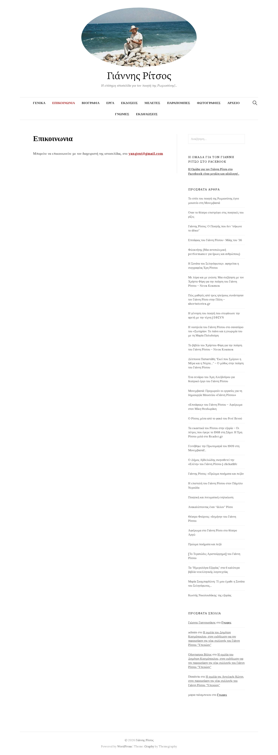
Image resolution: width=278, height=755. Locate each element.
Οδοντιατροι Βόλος (200, 654)
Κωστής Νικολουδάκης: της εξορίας (209, 595)
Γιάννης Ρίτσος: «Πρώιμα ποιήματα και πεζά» (216, 473)
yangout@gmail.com (145, 153)
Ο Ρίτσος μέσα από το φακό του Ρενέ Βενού (215, 418)
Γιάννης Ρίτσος (139, 76)
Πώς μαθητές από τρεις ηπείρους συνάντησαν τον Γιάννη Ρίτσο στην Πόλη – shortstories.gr (216, 299)
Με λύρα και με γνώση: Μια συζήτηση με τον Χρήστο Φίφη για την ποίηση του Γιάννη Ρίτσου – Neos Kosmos (216, 281)
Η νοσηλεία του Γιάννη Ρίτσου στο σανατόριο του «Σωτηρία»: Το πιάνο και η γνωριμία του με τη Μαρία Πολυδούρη (215, 331)
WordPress (124, 746)
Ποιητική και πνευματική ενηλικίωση (210, 497)
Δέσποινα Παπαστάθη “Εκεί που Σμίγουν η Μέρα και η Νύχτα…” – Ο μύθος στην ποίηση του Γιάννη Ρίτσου (216, 363)
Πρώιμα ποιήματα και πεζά (204, 544)
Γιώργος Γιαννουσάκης (202, 622)
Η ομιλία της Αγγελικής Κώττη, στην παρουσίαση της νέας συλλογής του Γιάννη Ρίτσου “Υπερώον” (216, 681)
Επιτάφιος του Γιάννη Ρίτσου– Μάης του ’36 (215, 240)
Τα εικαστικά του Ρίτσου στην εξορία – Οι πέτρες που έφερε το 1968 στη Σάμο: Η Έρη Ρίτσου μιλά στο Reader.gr (215, 432)
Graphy (149, 746)
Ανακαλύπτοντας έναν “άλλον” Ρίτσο (210, 507)
